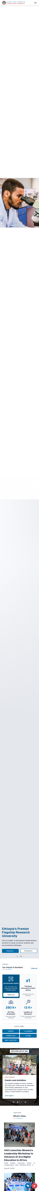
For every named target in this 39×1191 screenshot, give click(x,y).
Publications (28, 951)
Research (9, 951)
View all (34, 968)
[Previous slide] (13, 1102)
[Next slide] (25, 1102)
